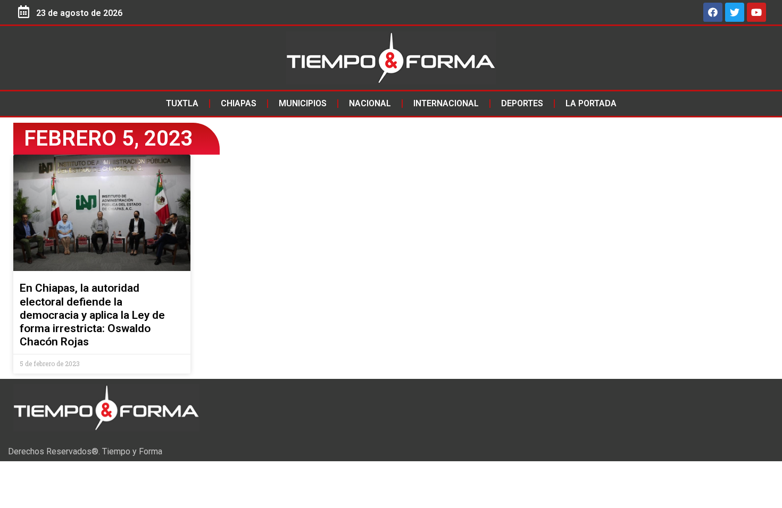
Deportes (522, 103)
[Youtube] (756, 12)
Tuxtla (182, 103)
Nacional (370, 103)
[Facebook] (712, 12)
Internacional (446, 103)
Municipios (303, 103)
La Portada (591, 103)
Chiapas (238, 103)
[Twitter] (734, 12)
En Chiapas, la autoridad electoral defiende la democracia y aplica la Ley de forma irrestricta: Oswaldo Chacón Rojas (92, 315)
